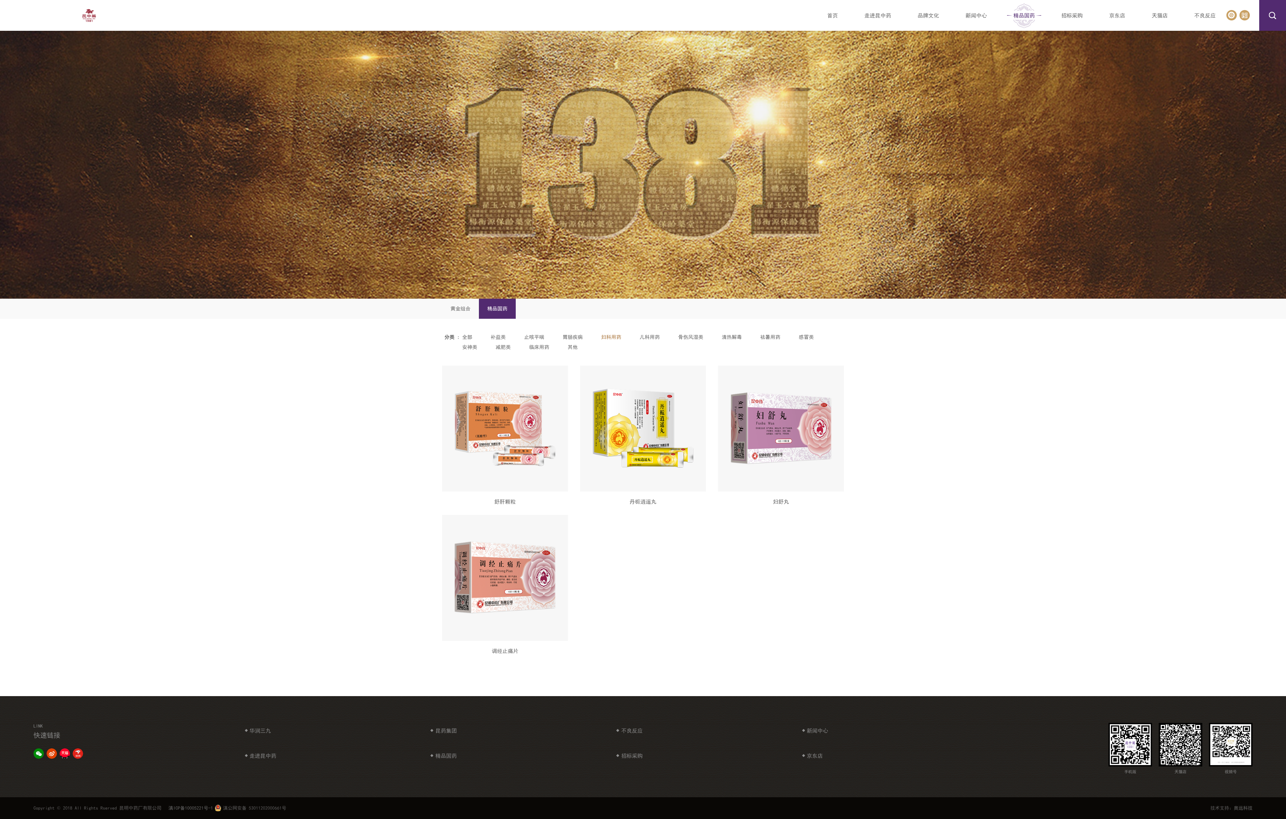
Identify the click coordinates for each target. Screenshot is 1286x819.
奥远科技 (1243, 808)
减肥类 (503, 347)
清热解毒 (732, 337)
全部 (467, 337)
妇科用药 (611, 337)
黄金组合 (460, 308)
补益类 (498, 337)
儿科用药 (650, 337)
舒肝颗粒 (505, 501)
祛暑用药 (770, 337)
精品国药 (497, 308)
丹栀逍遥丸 (643, 501)
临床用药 (539, 347)
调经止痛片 (505, 651)
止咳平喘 (534, 337)
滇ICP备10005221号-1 (190, 808)
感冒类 (806, 337)
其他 (573, 347)
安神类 (469, 347)
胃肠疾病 (573, 337)
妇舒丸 (781, 501)
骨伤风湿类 (690, 337)
